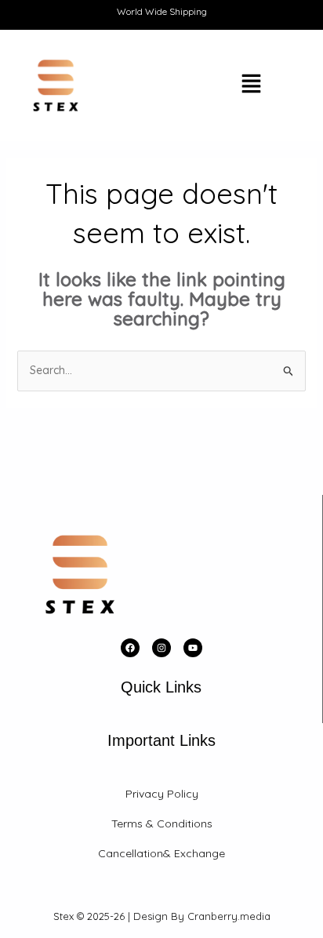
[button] (209, 85)
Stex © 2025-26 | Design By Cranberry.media (161, 916)
